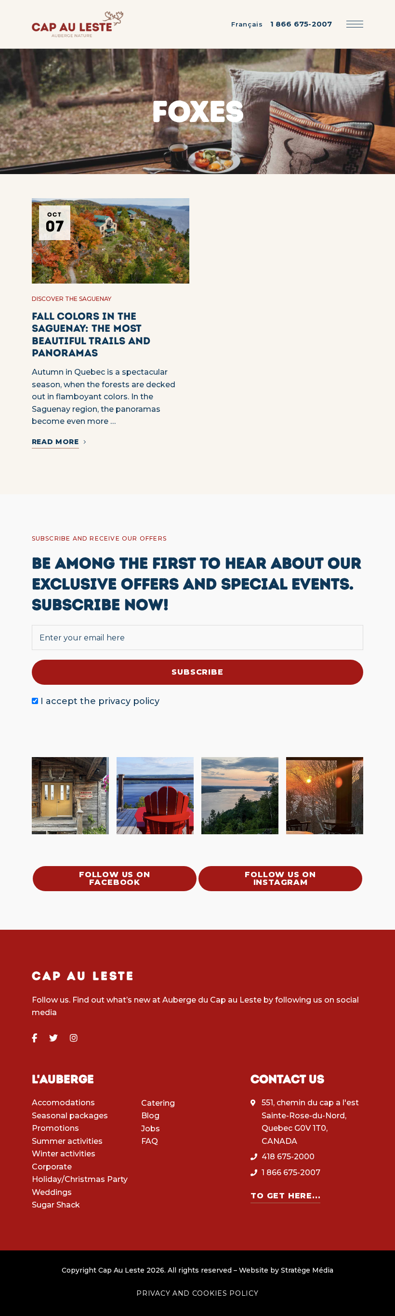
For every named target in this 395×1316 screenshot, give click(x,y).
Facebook (34, 1038)
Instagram (74, 1038)
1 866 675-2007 (301, 23)
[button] (115, 878)
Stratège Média (307, 1270)
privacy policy (128, 701)
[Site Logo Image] (77, 24)
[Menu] (354, 24)
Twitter (53, 1038)
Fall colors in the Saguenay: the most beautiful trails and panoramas (91, 334)
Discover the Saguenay (71, 298)
